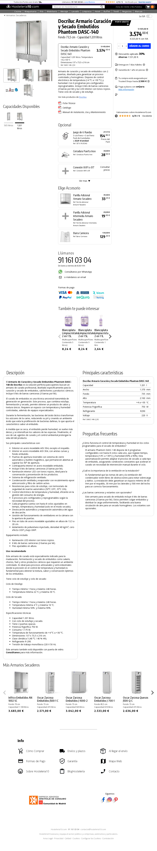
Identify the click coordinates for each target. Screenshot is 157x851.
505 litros (8, 125)
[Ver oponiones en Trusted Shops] (145, 2)
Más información (126, 89)
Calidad (68, 838)
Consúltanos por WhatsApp (78, 271)
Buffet (107, 11)
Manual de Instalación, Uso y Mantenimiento (84, 112)
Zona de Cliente (122, 7)
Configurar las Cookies (91, 838)
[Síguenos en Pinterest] (116, 802)
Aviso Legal (48, 838)
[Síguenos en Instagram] (110, 802)
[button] (111, 337)
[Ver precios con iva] (149, 16)
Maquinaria (30, 11)
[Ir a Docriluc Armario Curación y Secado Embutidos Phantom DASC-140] (19, 122)
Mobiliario (52, 11)
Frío (42, 11)
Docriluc (82, 97)
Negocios (127, 11)
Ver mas (83, 180)
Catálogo (67, 107)
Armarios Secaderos (16, 15)
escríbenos (90, 2)
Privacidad (58, 838)
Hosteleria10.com (59, 829)
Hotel (97, 11)
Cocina (17, 11)
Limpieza (86, 11)
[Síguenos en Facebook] (103, 802)
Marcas (139, 11)
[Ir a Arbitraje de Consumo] (48, 805)
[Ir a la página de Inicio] (22, 7)
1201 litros (19, 127)
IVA (142, 16)
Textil (116, 11)
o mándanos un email (75, 277)
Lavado (75, 11)
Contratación (108, 838)
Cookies (76, 838)
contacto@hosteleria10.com (93, 829)
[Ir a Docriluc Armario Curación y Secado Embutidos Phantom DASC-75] (8, 122)
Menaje (64, 11)
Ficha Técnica (69, 103)
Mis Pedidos (136, 7)
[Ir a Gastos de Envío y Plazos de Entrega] (127, 24)
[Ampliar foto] (29, 65)
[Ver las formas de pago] (81, 298)
